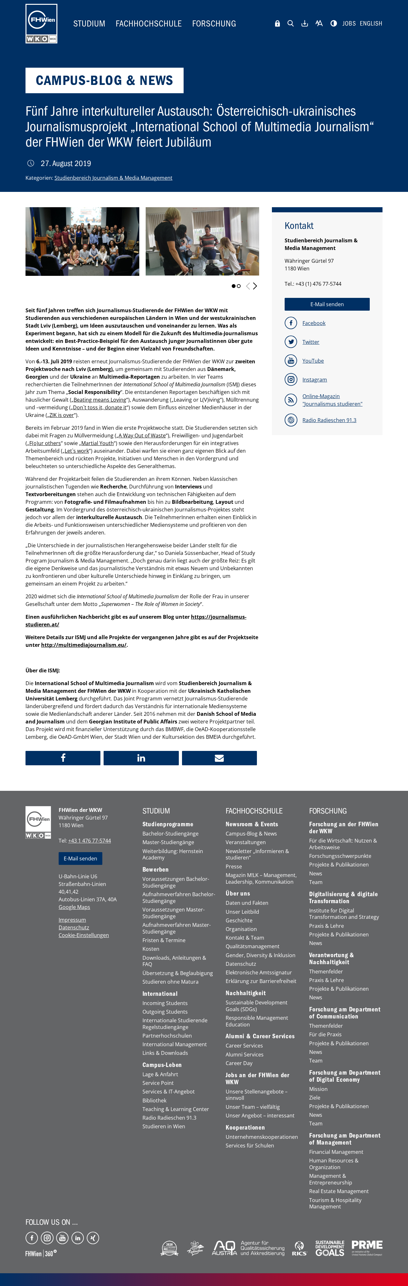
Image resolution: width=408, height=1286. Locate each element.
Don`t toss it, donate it (100, 407)
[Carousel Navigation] (251, 286)
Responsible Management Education (257, 1021)
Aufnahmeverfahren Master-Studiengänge (176, 928)
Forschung (214, 24)
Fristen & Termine (164, 940)
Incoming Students (165, 1003)
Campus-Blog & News (251, 833)
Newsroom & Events (252, 824)
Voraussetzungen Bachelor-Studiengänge (175, 882)
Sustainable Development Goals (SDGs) (257, 1006)
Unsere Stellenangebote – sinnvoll (257, 1095)
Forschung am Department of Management (344, 1139)
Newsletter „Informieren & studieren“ (257, 854)
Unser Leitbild (242, 912)
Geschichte (239, 920)
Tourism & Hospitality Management (335, 1203)
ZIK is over (61, 415)
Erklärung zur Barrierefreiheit (261, 981)
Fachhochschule (149, 24)
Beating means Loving (100, 399)
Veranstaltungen (246, 842)
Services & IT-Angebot (168, 1091)
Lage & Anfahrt (160, 1074)
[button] (63, 758)
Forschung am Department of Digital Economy (344, 1076)
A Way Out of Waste (142, 435)
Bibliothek (154, 1100)
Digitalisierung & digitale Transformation (343, 898)
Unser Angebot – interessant (260, 1115)
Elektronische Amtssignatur (259, 972)
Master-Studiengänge (168, 842)
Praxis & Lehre (326, 926)
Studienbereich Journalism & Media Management (113, 177)
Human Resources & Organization (334, 1164)
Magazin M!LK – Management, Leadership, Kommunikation (261, 878)
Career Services (244, 1045)
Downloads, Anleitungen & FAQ (174, 961)
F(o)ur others (45, 443)
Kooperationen (245, 1127)
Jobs (349, 23)
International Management (174, 1044)
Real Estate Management (339, 1191)
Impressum (72, 919)
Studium (89, 24)
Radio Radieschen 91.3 (169, 1118)
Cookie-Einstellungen (84, 935)
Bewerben (155, 869)
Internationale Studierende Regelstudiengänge (175, 1024)
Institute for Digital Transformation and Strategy (344, 914)
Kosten (150, 949)
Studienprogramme (167, 824)
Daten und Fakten (247, 903)
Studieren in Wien (163, 1126)
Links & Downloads (165, 1053)
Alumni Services (245, 1054)
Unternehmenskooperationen (262, 1137)
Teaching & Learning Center (175, 1109)
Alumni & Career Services (260, 1036)
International (160, 993)
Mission (318, 1089)
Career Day (239, 1063)
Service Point (158, 1083)
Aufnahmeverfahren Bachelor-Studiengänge (178, 897)
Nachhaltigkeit (246, 993)
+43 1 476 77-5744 (89, 840)
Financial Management (336, 1152)
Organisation (241, 929)
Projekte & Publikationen (339, 864)
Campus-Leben (162, 1065)
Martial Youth (97, 443)
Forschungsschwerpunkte (340, 856)
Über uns (238, 893)
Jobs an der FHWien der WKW (257, 1079)
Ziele (314, 1097)
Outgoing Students (165, 1012)
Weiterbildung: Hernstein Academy (172, 854)
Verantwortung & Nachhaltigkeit (331, 959)
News (315, 873)
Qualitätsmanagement (253, 946)
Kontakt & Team (245, 937)
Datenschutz (74, 927)
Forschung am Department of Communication (344, 1013)
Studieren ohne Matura (170, 982)
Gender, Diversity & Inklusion (260, 955)
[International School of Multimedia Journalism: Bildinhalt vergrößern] (202, 241)
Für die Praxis (325, 1034)
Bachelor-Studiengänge (170, 833)
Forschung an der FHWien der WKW (343, 828)
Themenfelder (326, 971)
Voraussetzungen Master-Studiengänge (173, 913)
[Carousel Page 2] (239, 286)
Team (316, 882)
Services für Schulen (250, 1145)
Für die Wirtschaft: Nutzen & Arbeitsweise (343, 844)
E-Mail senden (80, 858)
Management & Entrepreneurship (330, 1179)
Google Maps (74, 907)
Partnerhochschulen (167, 1036)
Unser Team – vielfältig (253, 1107)
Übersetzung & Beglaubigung (177, 973)
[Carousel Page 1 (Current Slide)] (234, 286)
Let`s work (77, 450)
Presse (234, 866)
